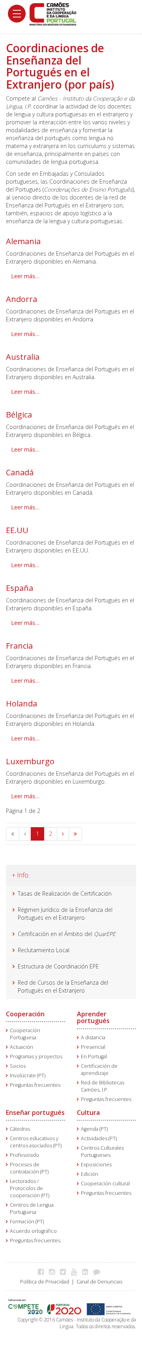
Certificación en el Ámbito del (67, 934)
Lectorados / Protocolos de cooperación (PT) (29, 1188)
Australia (22, 356)
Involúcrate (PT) (27, 1075)
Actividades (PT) (99, 1138)
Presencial (93, 1047)
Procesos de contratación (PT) (29, 1168)
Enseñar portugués (35, 1112)
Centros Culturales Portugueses (102, 1151)
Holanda (21, 703)
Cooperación (25, 1014)
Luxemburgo (30, 761)
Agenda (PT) (94, 1129)
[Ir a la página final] (75, 834)
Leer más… (25, 276)
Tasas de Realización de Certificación (65, 893)
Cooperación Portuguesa (25, 1034)
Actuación (21, 1047)
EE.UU (17, 530)
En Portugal (94, 1056)
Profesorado (24, 1155)
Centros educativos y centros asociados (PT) (36, 1142)
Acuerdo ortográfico (33, 1231)
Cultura (88, 1112)
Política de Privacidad (44, 1281)
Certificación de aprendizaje (99, 1069)
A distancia (93, 1037)
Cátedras (20, 1129)
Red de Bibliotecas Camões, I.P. (102, 1086)
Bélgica (19, 414)
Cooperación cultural (105, 1183)
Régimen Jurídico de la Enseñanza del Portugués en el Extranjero (65, 913)
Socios (18, 1066)
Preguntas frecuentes (35, 1085)
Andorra (21, 299)
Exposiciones (96, 1164)
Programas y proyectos (36, 1056)
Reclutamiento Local (44, 950)
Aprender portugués (93, 1017)
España (19, 588)
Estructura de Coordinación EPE (58, 966)
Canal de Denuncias (99, 1281)
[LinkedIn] (87, 1271)
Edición (89, 1174)
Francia (19, 645)
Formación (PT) (27, 1221)
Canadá (20, 472)
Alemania (23, 241)
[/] (53, 13)
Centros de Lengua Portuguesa (32, 1208)
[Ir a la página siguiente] (63, 834)
